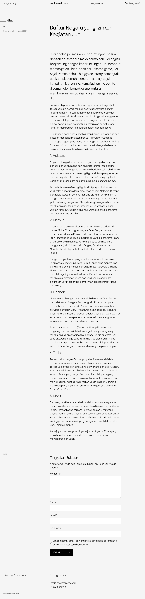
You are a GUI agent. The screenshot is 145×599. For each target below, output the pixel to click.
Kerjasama (97, 3)
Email (53, 515)
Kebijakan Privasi (59, 3)
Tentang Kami (132, 3)
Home (3, 20)
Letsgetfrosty (9, 3)
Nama (54, 502)
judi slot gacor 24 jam (99, 431)
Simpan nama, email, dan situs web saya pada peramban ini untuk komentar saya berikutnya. (85, 543)
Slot (10, 20)
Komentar (56, 474)
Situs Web (55, 528)
